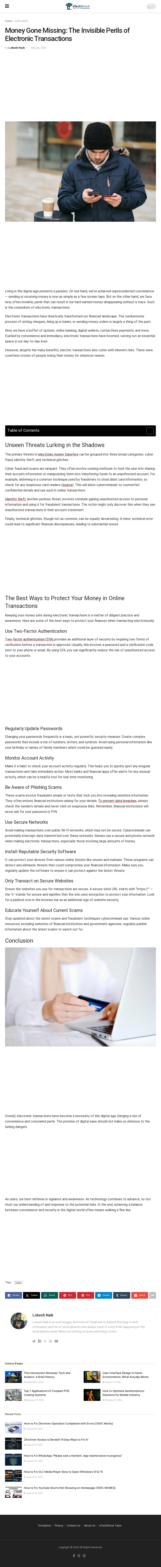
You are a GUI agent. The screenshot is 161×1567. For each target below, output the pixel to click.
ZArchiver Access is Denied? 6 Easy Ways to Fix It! (56, 1439)
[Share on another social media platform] (152, 1295)
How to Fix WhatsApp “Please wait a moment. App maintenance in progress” (73, 1455)
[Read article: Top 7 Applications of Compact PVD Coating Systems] (13, 1395)
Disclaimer (44, 1525)
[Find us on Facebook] (74, 1556)
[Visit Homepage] (77, 6)
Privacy (59, 1525)
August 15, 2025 (112, 1382)
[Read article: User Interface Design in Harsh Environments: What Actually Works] (92, 1377)
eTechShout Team (110, 1525)
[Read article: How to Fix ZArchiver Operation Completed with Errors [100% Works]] (13, 1427)
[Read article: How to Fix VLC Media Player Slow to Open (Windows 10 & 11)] (13, 1476)
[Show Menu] (7, 6)
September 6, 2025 (35, 1382)
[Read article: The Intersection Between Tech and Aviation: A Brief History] (13, 1377)
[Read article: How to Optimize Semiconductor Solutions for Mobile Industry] (92, 1395)
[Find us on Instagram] (84, 1556)
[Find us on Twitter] (78, 1556)
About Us (89, 1525)
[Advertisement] (80, 88)
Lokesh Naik (17, 47)
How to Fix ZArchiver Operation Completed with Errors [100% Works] (68, 1423)
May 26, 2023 (39, 47)
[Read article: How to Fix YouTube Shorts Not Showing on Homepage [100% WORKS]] (13, 1492)
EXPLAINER (21, 21)
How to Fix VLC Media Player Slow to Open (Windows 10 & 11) (63, 1471)
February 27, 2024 (35, 1400)
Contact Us (73, 1525)
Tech (18, 1282)
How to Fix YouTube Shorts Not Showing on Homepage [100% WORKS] (70, 1487)
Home (8, 21)
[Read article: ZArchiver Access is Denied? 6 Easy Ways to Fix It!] (13, 1444)
